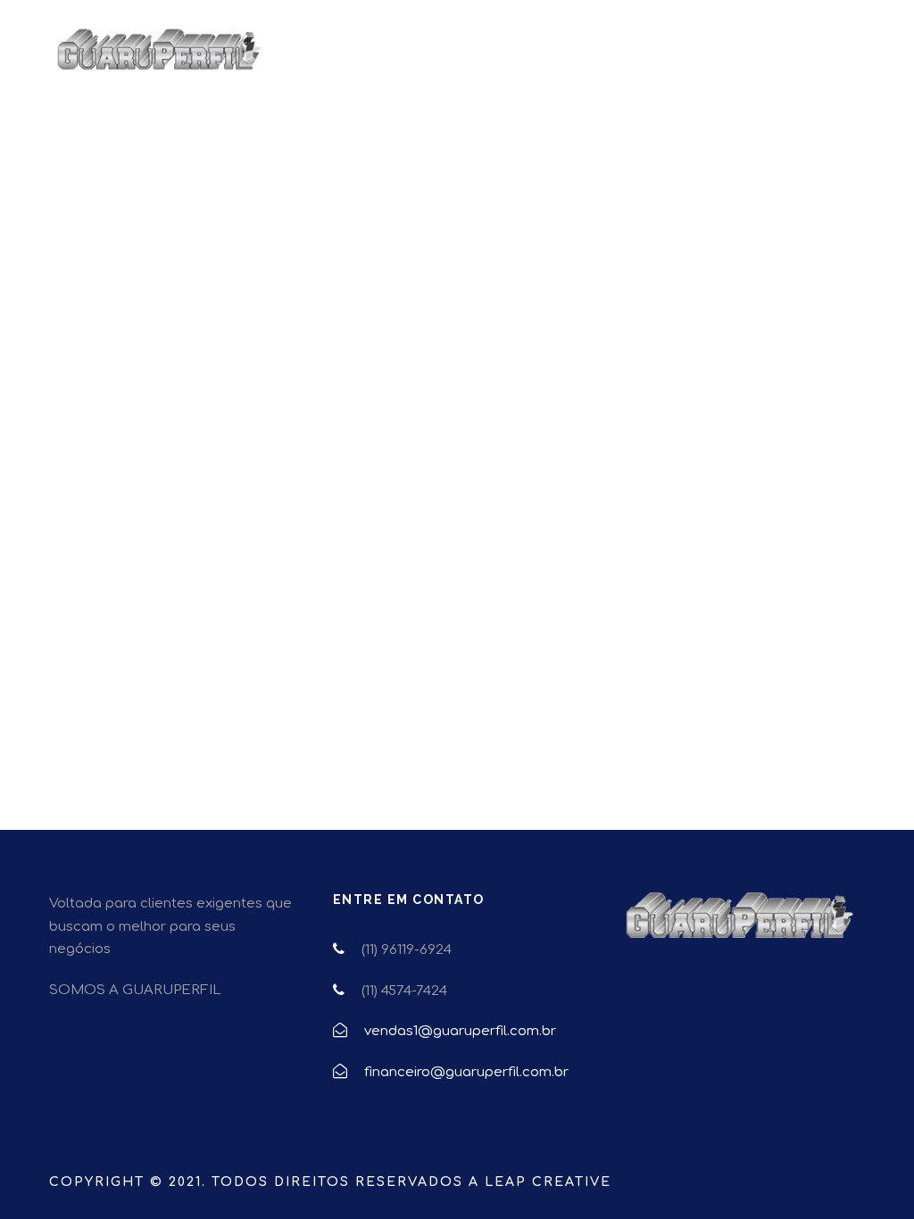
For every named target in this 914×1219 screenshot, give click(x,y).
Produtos (515, 60)
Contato (796, 60)
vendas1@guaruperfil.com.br (460, 1031)
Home (430, 60)
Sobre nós (703, 60)
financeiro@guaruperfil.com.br (466, 1072)
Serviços (608, 60)
